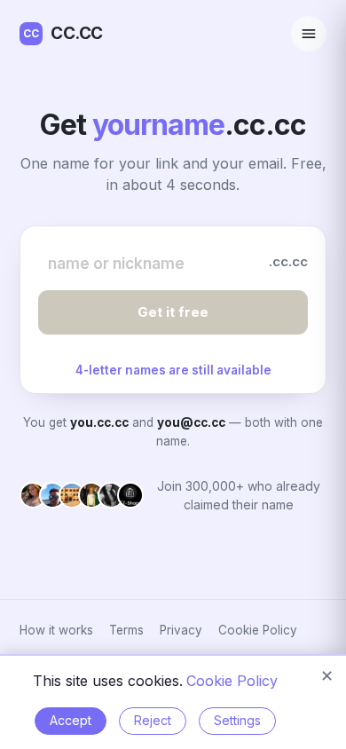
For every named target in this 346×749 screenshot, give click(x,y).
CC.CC (63, 33)
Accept (70, 720)
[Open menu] (308, 33)
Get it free (173, 312)
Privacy (181, 630)
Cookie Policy (257, 630)
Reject (152, 720)
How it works (56, 630)
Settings (237, 720)
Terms (126, 630)
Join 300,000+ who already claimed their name (238, 495)
